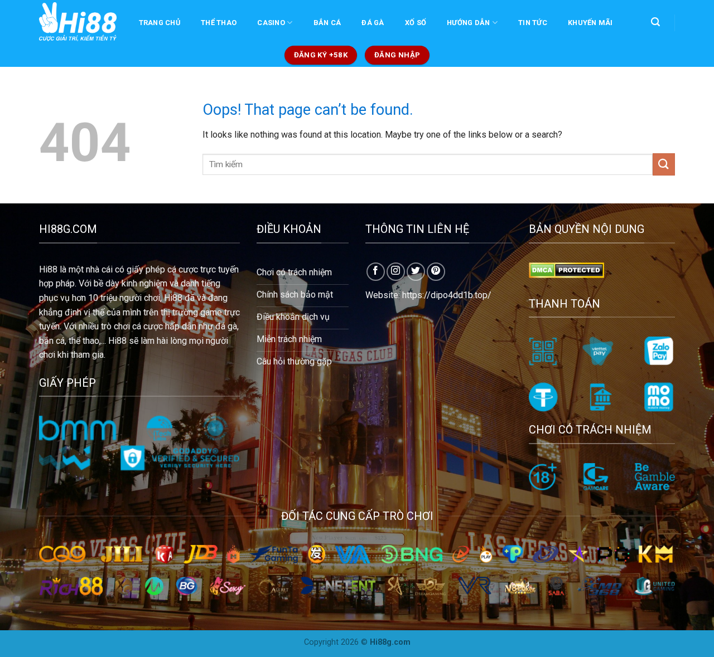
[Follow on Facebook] (375, 271)
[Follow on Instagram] (396, 271)
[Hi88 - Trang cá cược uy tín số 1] (78, 21)
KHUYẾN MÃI (590, 22)
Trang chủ (159, 22)
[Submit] (664, 164)
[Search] (655, 22)
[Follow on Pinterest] (436, 271)
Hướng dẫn (468, 22)
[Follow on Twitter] (416, 271)
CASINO (271, 22)
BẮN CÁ (327, 22)
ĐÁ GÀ (372, 22)
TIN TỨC (532, 22)
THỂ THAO (219, 22)
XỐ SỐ (415, 22)
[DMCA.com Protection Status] (566, 269)
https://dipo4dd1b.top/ (446, 295)
